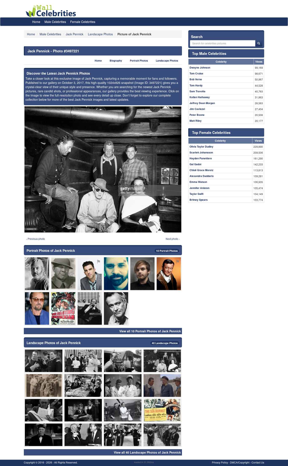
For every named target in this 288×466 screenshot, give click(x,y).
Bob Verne (196, 79)
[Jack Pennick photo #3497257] (37, 308)
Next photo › (173, 238)
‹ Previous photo (35, 238)
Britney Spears (199, 200)
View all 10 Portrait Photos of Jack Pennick (150, 331)
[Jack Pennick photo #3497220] (162, 361)
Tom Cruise (196, 73)
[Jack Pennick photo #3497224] (162, 410)
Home (36, 22)
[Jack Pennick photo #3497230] (122, 361)
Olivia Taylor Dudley (201, 146)
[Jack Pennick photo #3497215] (122, 385)
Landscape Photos (167, 60)
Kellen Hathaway (200, 97)
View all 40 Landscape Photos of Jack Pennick (147, 452)
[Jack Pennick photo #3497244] (116, 308)
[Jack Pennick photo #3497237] (116, 273)
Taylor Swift (196, 194)
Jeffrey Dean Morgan (202, 103)
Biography (116, 60)
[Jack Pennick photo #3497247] (83, 410)
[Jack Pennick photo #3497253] (169, 273)
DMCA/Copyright (239, 462)
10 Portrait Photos (167, 251)
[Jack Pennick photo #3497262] (43, 410)
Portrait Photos (139, 60)
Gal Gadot (195, 164)
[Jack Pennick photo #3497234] (83, 435)
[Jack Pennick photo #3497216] (162, 435)
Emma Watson (198, 182)
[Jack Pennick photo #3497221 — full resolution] (103, 169)
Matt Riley (196, 121)
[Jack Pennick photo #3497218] (63, 273)
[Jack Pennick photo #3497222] (43, 385)
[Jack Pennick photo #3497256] (122, 410)
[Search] (258, 43)
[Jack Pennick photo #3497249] (63, 308)
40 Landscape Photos (165, 343)
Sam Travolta (197, 91)
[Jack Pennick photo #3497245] (89, 308)
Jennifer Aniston (199, 188)
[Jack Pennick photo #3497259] (83, 361)
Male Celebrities (55, 22)
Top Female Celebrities (211, 132)
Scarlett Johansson (201, 152)
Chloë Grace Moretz (201, 170)
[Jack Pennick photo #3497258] (37, 273)
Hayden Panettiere (201, 158)
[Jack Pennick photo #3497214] (122, 435)
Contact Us (258, 462)
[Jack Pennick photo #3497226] (89, 273)
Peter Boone (197, 115)
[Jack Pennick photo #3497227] (162, 385)
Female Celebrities (82, 22)
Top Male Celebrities (209, 53)
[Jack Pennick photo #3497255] (83, 385)
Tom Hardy (196, 85)
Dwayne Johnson (200, 67)
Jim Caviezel (197, 109)
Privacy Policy (220, 462)
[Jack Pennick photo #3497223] (43, 361)
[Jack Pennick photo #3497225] (142, 273)
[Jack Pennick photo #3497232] (43, 435)
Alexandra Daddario (202, 176)
